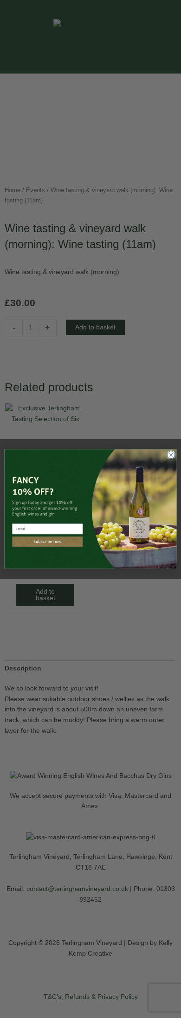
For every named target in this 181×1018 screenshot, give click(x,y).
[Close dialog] (171, 455)
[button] (47, 541)
